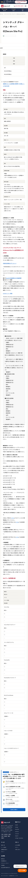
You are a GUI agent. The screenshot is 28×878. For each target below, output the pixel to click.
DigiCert (16, 835)
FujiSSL (16, 824)
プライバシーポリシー (5, 863)
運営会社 (3, 858)
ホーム (1, 14)
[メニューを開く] (25, 6)
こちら (12, 518)
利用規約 (3, 865)
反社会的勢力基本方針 (5, 867)
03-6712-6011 (19, 6)
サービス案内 (3, 847)
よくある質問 (17, 845)
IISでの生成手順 (18, 278)
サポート (2, 851)
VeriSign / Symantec (19, 838)
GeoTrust (17, 831)
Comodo (17, 833)
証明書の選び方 (4, 849)
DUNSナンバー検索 (7, 293)
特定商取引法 (3, 861)
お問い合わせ (17, 849)
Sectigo (16, 827)
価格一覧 (3, 845)
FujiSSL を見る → (14, 809)
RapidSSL (17, 829)
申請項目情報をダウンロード (9, 263)
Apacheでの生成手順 (10, 278)
